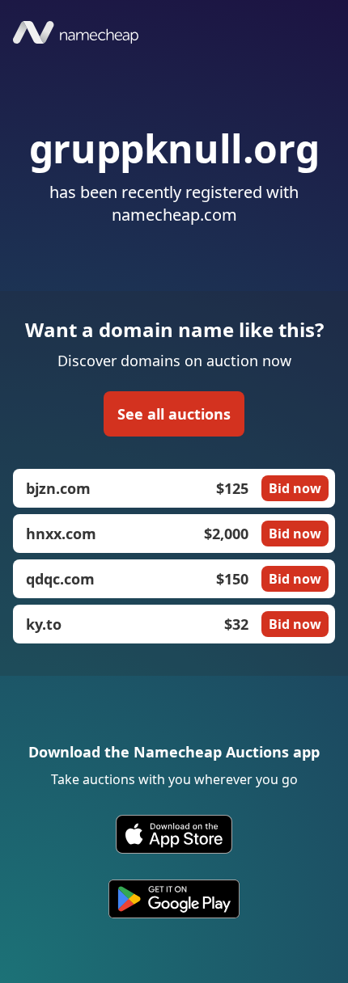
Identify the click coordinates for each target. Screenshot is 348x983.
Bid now (295, 488)
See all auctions (174, 414)
